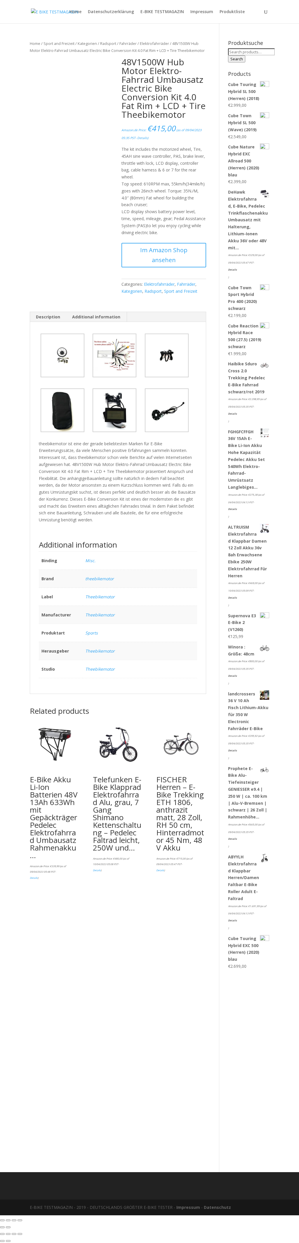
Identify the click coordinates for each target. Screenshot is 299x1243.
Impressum (201, 12)
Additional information (96, 317)
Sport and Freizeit (59, 43)
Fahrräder (128, 43)
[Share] (8, 1220)
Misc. (90, 560)
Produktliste (232, 12)
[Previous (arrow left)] (2, 1227)
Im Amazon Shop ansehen (163, 255)
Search (236, 59)
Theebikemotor (100, 596)
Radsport (108, 43)
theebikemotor (99, 578)
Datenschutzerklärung (111, 12)
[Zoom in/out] (20, 1220)
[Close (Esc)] (2, 1220)
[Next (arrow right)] (8, 1227)
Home (75, 12)
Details (142, 138)
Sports (91, 633)
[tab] (48, 317)
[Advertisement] (248, 1067)
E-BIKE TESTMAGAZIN (162, 12)
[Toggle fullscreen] (14, 1220)
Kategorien (87, 43)
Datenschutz (217, 1207)
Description (48, 317)
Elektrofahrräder (154, 43)
